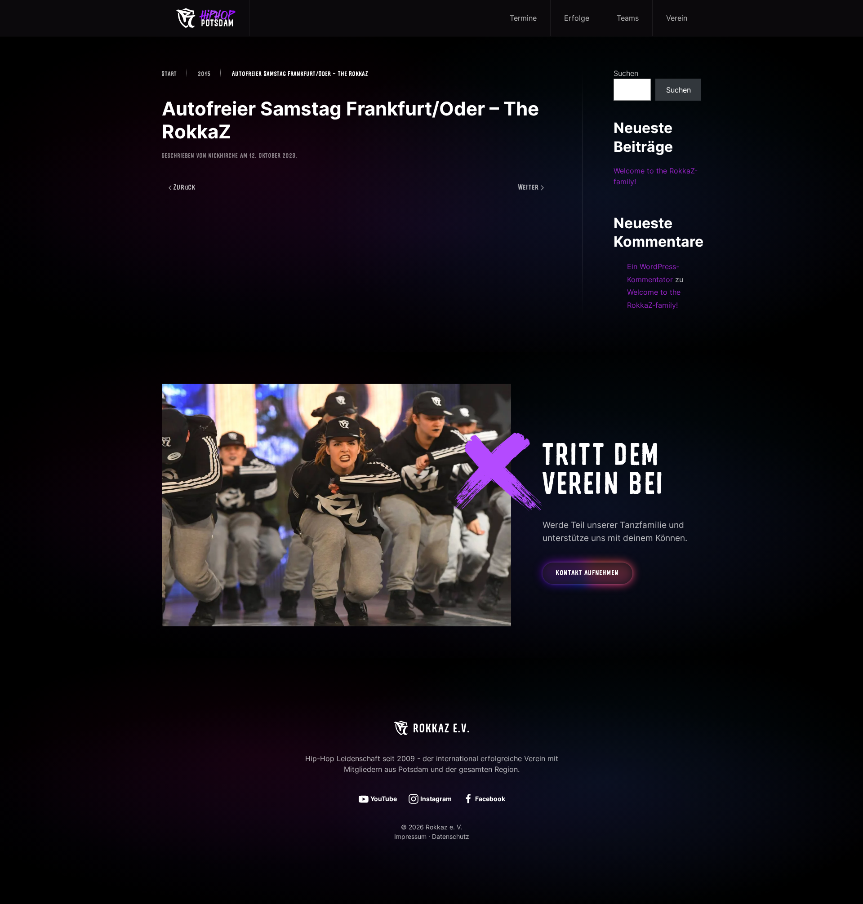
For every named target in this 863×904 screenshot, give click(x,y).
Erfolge (576, 17)
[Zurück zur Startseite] (205, 18)
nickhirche (223, 156)
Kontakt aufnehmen (587, 573)
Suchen (626, 73)
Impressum (410, 836)
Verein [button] (676, 17)
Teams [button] (628, 17)
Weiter (528, 187)
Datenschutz (450, 836)
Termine (523, 17)
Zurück (184, 187)
